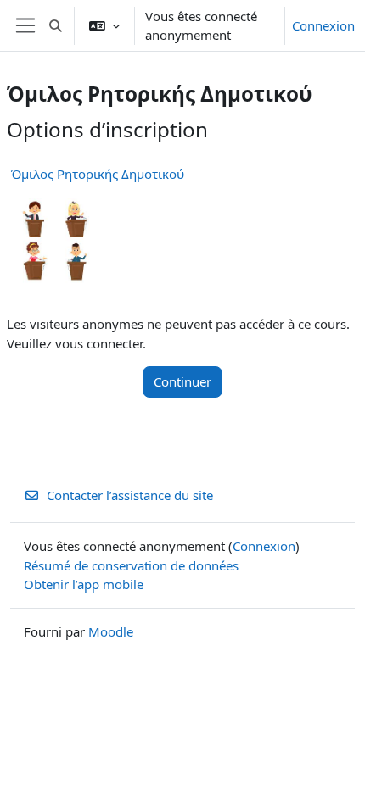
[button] (55, 25)
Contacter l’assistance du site (130, 495)
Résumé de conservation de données (131, 565)
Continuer (182, 381)
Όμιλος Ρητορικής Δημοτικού (97, 173)
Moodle (110, 631)
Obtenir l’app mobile (83, 584)
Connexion (323, 25)
